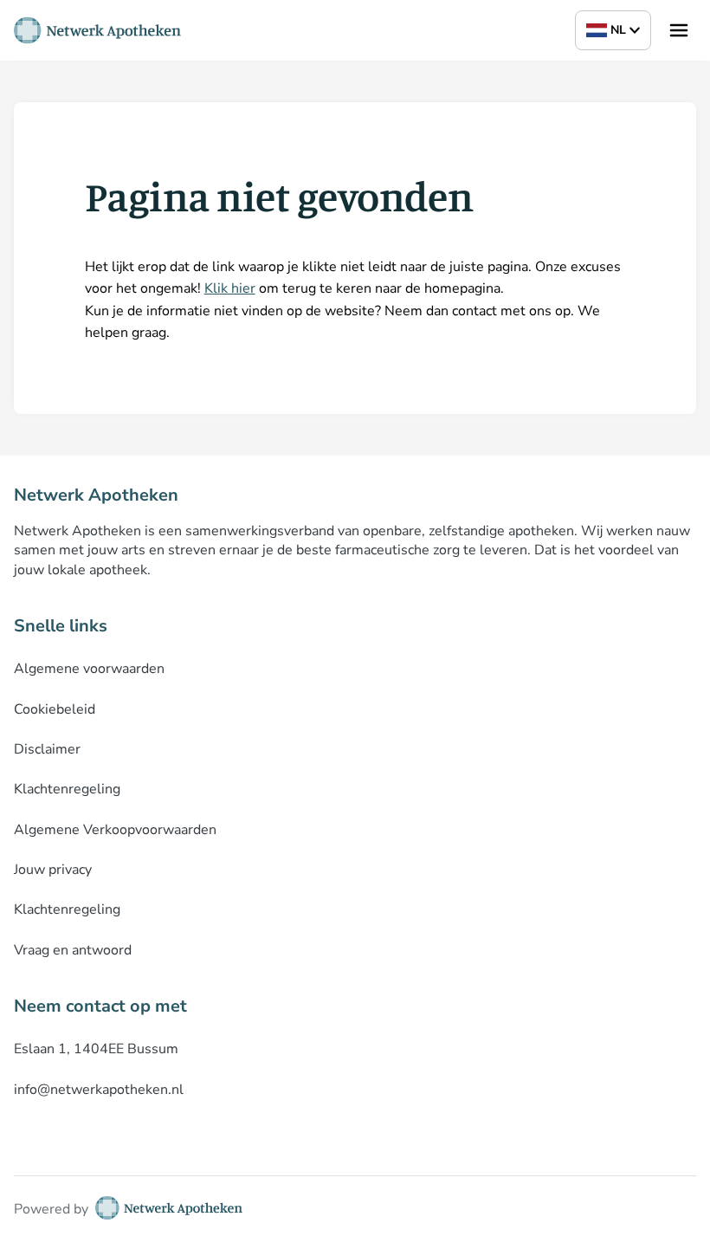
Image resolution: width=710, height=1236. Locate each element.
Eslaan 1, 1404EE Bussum (96, 1048)
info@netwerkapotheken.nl (99, 1089)
